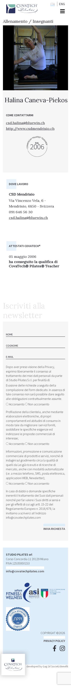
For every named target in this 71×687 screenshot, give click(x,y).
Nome (9, 334)
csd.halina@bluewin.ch (25, 123)
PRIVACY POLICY (54, 641)
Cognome (12, 345)
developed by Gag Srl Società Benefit (47, 666)
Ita (52, 4)
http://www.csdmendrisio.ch (30, 128)
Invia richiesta (54, 529)
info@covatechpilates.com (23, 517)
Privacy (49, 367)
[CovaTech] (22, 8)
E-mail (9, 357)
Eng (62, 4)
